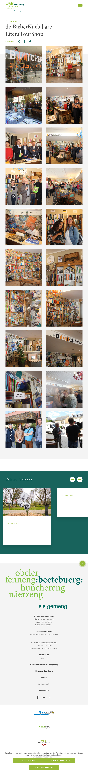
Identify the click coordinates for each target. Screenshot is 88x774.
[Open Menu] (79, 6)
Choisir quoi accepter (60, 760)
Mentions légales (44, 684)
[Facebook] (37, 697)
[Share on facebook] (24, 41)
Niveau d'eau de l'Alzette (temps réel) (44, 664)
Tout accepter (28, 760)
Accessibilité (44, 690)
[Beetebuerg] (15, 7)
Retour (13, 21)
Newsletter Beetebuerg (44, 671)
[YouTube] (44, 697)
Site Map (44, 677)
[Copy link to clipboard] (19, 41)
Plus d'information (44, 767)
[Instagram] (50, 697)
